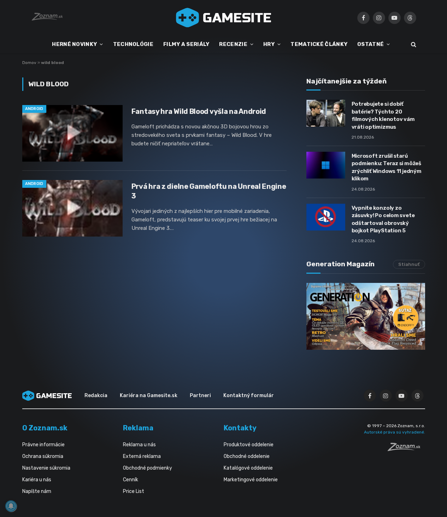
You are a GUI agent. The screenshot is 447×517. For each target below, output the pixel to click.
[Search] (413, 44)
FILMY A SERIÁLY (186, 44)
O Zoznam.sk (44, 428)
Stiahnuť (409, 264)
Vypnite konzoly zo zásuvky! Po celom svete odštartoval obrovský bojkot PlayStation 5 (383, 219)
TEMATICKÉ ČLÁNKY (318, 44)
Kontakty (240, 428)
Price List (133, 491)
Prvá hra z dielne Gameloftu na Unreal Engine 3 (208, 191)
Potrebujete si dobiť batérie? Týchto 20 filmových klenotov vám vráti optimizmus (383, 115)
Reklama (138, 428)
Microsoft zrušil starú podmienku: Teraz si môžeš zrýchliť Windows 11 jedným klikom (387, 167)
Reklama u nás (139, 445)
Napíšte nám (36, 491)
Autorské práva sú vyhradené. (394, 432)
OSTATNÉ (370, 44)
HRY (269, 44)
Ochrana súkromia (42, 456)
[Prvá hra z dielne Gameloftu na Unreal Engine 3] (72, 208)
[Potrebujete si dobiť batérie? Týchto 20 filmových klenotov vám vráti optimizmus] (325, 113)
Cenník (130, 480)
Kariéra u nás (36, 480)
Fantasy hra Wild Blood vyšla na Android (198, 111)
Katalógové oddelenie (248, 468)
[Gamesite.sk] (224, 17)
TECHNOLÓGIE (133, 44)
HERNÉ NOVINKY (74, 44)
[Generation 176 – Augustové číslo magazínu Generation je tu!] (365, 316)
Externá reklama (142, 456)
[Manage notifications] (11, 506)
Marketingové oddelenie (251, 480)
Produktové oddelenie (249, 445)
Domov (29, 62)
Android (34, 108)
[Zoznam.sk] (406, 449)
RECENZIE (233, 44)
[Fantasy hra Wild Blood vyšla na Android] (72, 133)
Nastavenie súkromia (46, 468)
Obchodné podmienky (147, 468)
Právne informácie (43, 445)
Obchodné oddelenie (247, 456)
